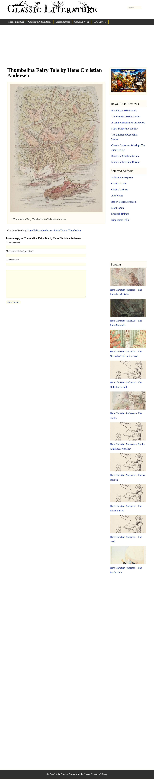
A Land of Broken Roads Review (128, 122)
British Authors (63, 22)
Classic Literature (16, 22)
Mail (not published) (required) (19, 251)
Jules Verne (117, 195)
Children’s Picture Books (39, 22)
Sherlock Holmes (120, 213)
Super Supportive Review (124, 128)
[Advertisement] (77, 48)
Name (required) (13, 242)
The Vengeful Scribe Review (126, 116)
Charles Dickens (119, 189)
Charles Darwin (119, 183)
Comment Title (12, 259)
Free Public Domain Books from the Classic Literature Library (78, 774)
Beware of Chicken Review (125, 155)
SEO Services (100, 22)
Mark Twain (117, 207)
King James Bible (120, 219)
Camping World (81, 22)
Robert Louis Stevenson (123, 201)
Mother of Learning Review (125, 162)
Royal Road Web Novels (123, 110)
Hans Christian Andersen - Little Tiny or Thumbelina (54, 230)
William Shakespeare (122, 177)
